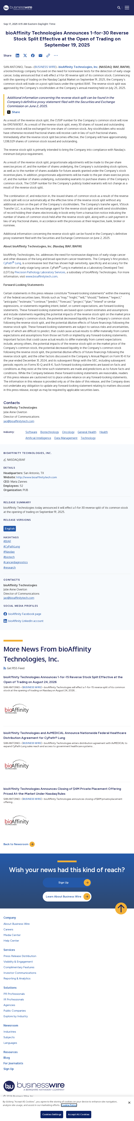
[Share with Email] (40, 55)
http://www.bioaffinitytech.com (36, 477)
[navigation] (127, 7)
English (9, 528)
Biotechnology (49, 432)
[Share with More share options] (56, 55)
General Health (87, 432)
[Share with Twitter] (25, 55)
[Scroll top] (121, 908)
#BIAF (7, 541)
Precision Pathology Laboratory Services (40, 272)
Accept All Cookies (78, 1114)
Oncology (68, 432)
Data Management (65, 438)
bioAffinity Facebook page (24, 614)
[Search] (119, 7)
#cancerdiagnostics (15, 562)
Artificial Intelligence (38, 438)
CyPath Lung (12, 263)
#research (9, 567)
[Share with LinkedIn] (17, 55)
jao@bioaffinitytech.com (18, 421)
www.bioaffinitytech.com (41, 276)
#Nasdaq (8, 551)
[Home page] (17, 7)
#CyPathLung (11, 546)
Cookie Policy (69, 1105)
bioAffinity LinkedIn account (25, 621)
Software (31, 432)
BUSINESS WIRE (45, 67)
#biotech (9, 557)
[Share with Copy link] (48, 55)
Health (103, 432)
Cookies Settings (51, 1114)
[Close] (129, 1102)
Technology (88, 438)
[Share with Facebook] (33, 55)
